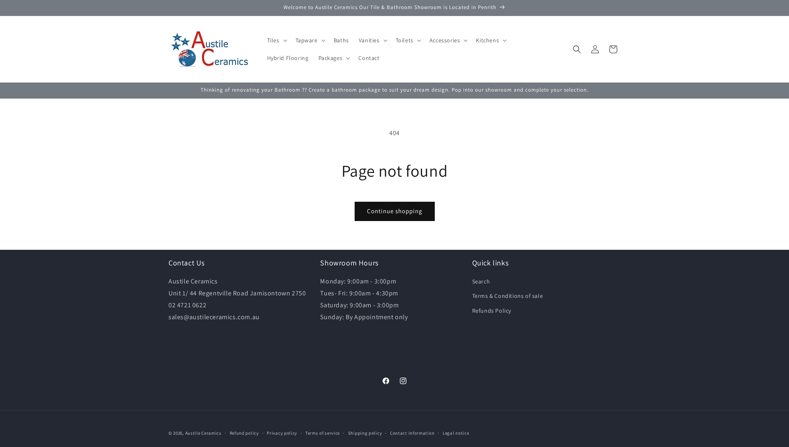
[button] (276, 40)
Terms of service (322, 433)
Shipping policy (365, 433)
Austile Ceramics (203, 433)
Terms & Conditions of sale (507, 296)
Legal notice (456, 433)
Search (481, 281)
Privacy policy (282, 433)
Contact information (412, 433)
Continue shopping (394, 211)
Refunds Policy (491, 310)
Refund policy (244, 433)
